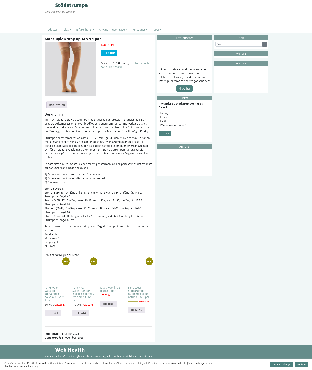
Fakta (66, 29)
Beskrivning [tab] (57, 104)
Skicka (165, 133)
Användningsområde (112, 29)
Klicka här (184, 88)
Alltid (164, 121)
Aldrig (164, 113)
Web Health (49, 350)
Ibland (164, 117)
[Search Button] (264, 44)
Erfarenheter (84, 29)
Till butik (109, 53)
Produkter (51, 29)
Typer (155, 29)
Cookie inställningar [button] (281, 364)
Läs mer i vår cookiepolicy (23, 365)
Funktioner (138, 29)
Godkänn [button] (301, 364)
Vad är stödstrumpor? (173, 125)
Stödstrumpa (49, 5)
